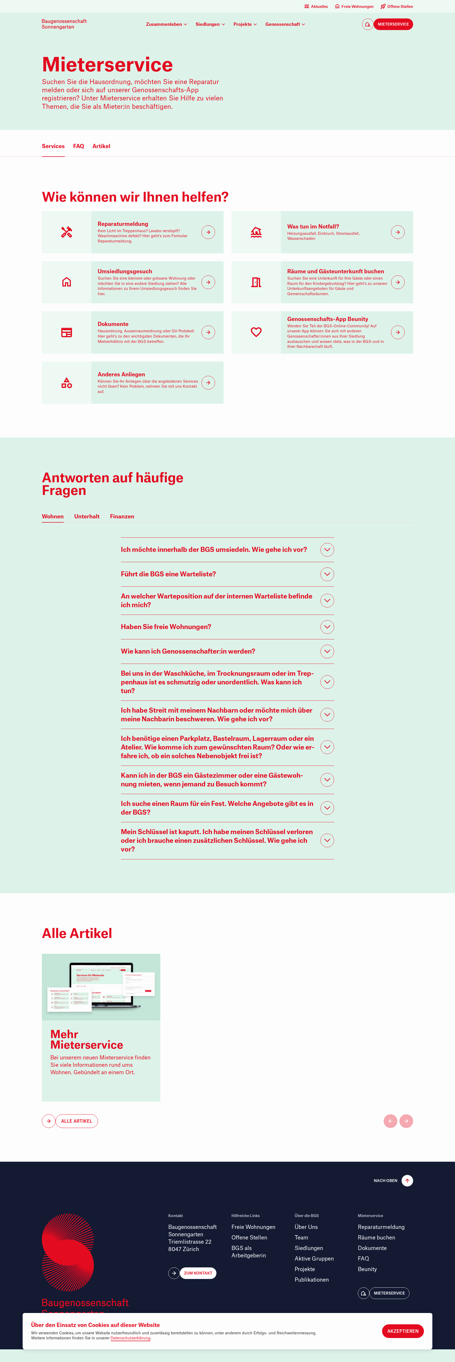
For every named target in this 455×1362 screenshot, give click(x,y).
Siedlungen (309, 1248)
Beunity (367, 1269)
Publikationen (312, 1280)
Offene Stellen (400, 6)
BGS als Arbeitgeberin (248, 1252)
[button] (387, 24)
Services (53, 146)
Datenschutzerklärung (130, 1338)
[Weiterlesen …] (101, 1028)
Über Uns (306, 1227)
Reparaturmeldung (381, 1227)
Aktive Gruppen (314, 1259)
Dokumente (372, 1248)
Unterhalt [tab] (87, 516)
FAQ (78, 146)
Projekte (305, 1269)
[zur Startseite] (65, 24)
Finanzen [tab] (122, 516)
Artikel (101, 146)
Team (301, 1238)
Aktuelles (319, 6)
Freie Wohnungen (358, 6)
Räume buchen (376, 1238)
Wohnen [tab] (53, 516)
